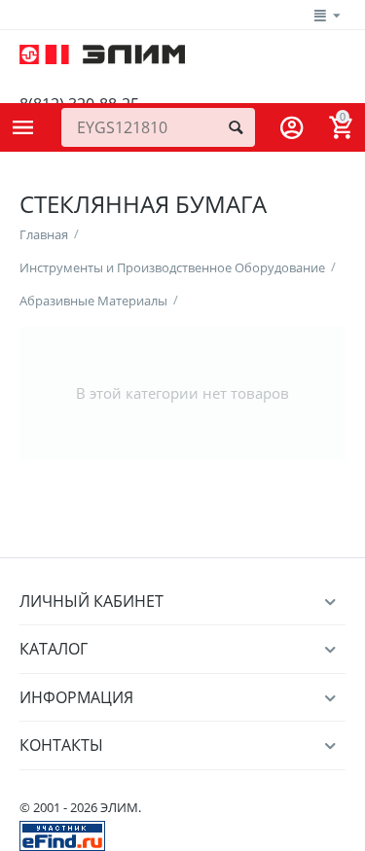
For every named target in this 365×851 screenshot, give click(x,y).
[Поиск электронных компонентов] (62, 834)
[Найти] (235, 127)
